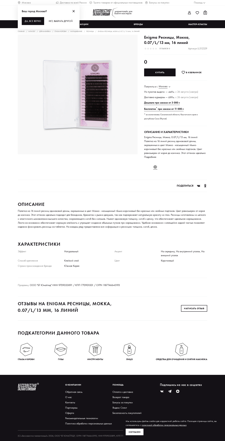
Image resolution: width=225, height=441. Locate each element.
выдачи (161, 91)
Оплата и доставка (122, 392)
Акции (84, 24)
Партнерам (71, 407)
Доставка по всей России (73, 2)
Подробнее (150, 157)
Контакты (70, 402)
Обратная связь (73, 392)
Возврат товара (120, 397)
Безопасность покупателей (126, 413)
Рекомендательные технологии (81, 418)
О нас (68, 397)
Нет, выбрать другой (61, 21)
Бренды (138, 24)
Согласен (135, 431)
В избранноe (193, 72)
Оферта (69, 413)
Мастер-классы (197, 24)
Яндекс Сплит (119, 407)
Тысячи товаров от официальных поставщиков (117, 2)
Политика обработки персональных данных (88, 423)
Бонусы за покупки (159, 2)
